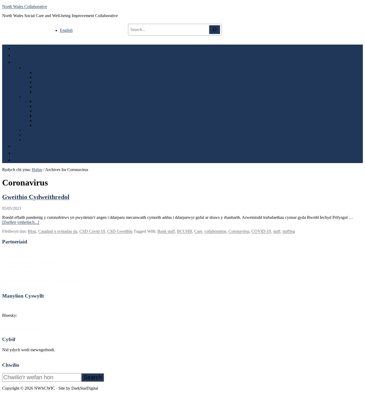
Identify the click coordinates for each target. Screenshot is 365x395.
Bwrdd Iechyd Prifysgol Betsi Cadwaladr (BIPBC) (45, 280)
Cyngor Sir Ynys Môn (21, 252)
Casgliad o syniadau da (57, 231)
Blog (32, 231)
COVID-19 (261, 231)
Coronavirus (238, 231)
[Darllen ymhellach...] (20, 222)
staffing (288, 231)
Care (198, 231)
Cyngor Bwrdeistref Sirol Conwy (30, 261)
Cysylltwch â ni (15, 306)
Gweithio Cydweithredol (35, 196)
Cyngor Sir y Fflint (18, 271)
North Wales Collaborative (24, 6)
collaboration (215, 231)
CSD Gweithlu (120, 231)
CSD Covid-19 (92, 231)
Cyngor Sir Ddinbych (20, 266)
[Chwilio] (214, 29)
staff (276, 231)
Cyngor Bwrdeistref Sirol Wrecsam (31, 276)
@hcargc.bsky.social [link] (35, 315)
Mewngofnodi (14, 354)
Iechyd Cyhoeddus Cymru (24, 285)
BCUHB (184, 231)
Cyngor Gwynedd (17, 256)
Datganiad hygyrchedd (21, 329)
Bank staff (166, 231)
